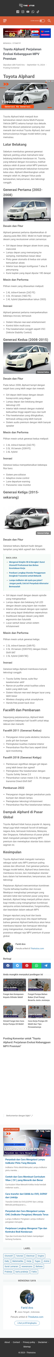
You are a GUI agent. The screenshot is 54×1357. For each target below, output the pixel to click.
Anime (46, 1261)
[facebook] (8, 966)
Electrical (30, 1256)
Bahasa (39, 1266)
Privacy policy (29, 1342)
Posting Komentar (11, 68)
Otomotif (9, 1256)
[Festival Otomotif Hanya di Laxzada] (27, 37)
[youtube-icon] (27, 12)
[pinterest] (27, 966)
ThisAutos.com (37, 948)
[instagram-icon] (22, 12)
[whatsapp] (36, 966)
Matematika (17, 1261)
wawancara (27, 1266)
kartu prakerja (22, 1272)
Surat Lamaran (11, 1266)
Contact (16, 1342)
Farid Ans (27, 1307)
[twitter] (17, 966)
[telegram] (46, 966)
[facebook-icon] (17, 12)
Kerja (29, 1261)
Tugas (37, 1261)
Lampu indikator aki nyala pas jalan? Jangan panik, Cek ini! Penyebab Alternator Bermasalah (29, 583)
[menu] (6, 20)
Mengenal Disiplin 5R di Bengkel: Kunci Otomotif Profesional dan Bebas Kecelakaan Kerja (27, 565)
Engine (41, 1256)
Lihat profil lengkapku (27, 1323)
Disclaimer (42, 1342)
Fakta (34, 1272)
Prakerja (8, 1272)
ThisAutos (31, 1352)
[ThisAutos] (27, 5)
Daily (7, 1261)
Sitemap (27, 1347)
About (7, 1342)
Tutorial (19, 1256)
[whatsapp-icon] (33, 12)
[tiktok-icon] (38, 12)
